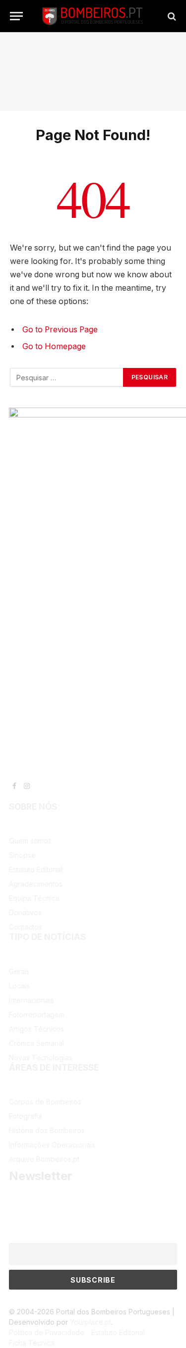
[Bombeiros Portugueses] (93, 16)
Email (16, 1238)
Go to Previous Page (60, 329)
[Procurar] (171, 16)
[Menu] (16, 16)
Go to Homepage (54, 346)
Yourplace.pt (90, 1322)
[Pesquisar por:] (67, 377)
